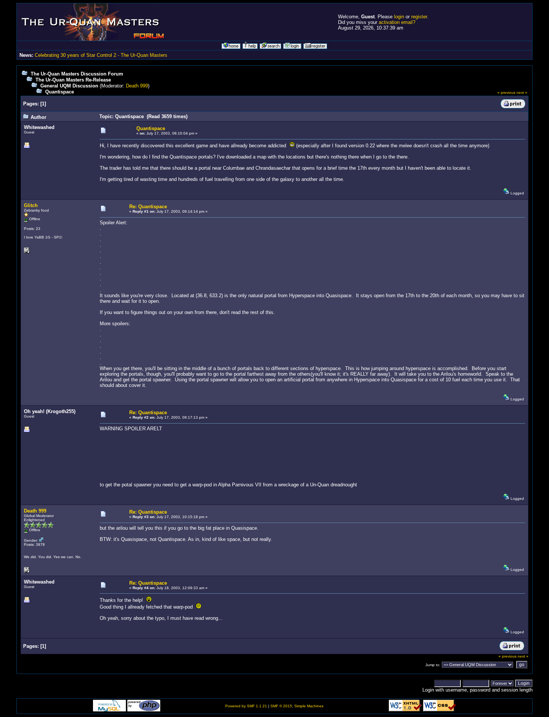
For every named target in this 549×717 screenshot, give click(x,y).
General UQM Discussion (69, 86)
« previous (506, 92)
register (419, 16)
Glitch (31, 205)
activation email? (397, 22)
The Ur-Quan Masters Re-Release (73, 80)
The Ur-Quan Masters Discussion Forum (77, 74)
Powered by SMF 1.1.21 (246, 706)
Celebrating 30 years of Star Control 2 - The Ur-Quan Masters (101, 55)
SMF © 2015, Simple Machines (296, 706)
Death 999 (137, 86)
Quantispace (59, 92)
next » (522, 92)
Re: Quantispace (148, 206)
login (399, 16)
